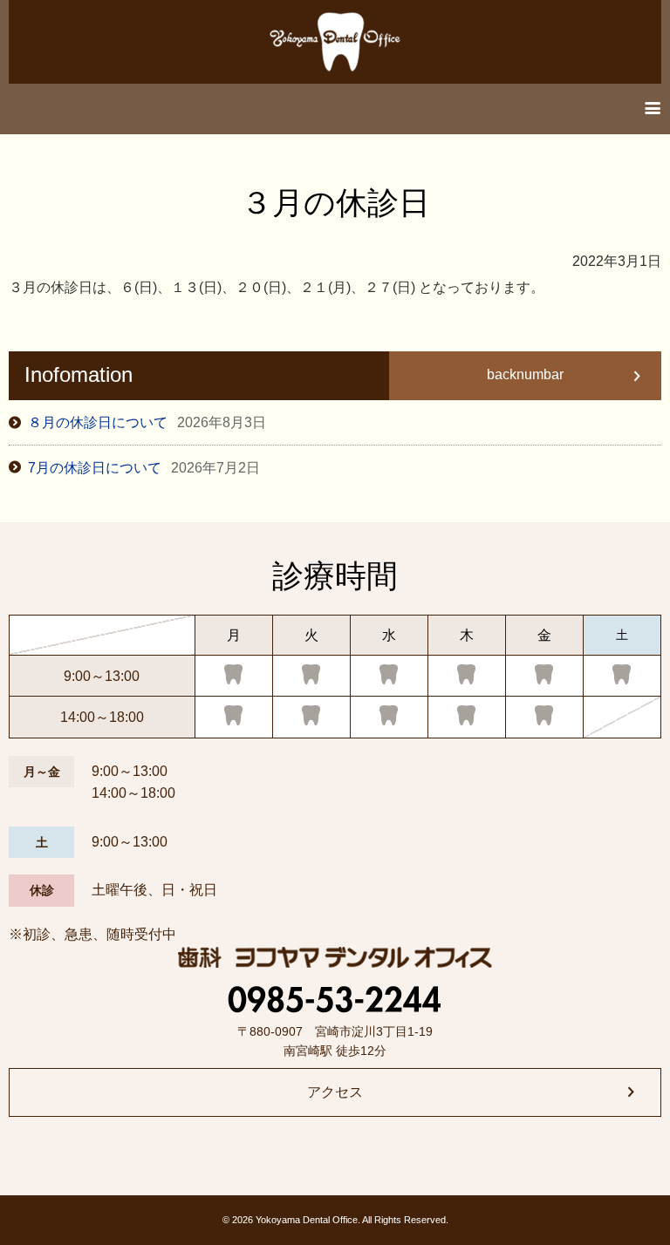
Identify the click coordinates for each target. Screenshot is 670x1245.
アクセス (335, 1092)
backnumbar (525, 374)
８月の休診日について (147, 422)
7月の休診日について (144, 467)
